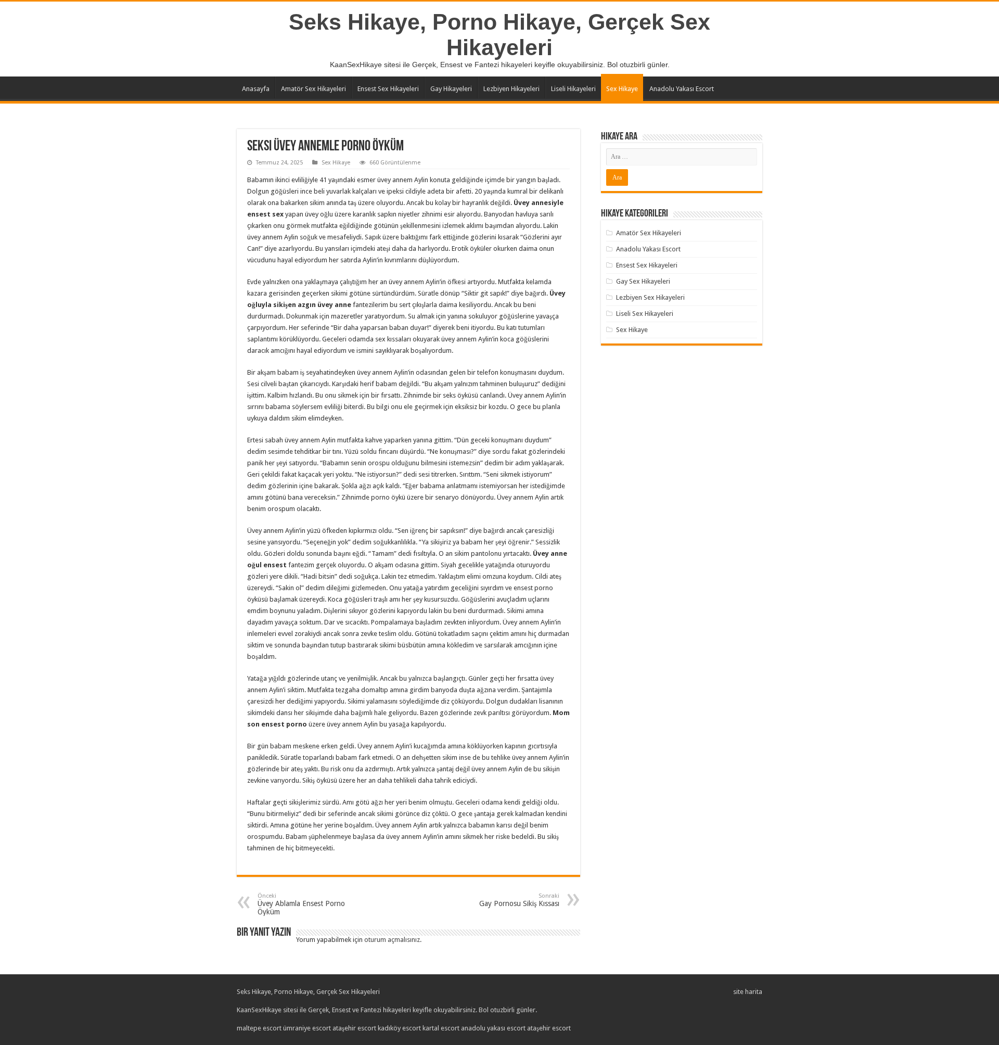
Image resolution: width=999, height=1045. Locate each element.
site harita (747, 992)
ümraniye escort (307, 1028)
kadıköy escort (399, 1028)
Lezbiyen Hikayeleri (511, 89)
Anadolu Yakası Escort (681, 89)
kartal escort (440, 1028)
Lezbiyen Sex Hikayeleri (650, 297)
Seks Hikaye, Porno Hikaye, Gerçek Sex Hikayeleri (499, 34)
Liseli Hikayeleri (573, 89)
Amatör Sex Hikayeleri (313, 89)
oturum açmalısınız (392, 940)
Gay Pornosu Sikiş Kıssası (519, 900)
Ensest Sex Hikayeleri (388, 89)
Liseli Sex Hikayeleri (644, 313)
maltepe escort (259, 1028)
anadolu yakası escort (493, 1028)
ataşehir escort (354, 1028)
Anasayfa (256, 89)
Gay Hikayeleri (451, 89)
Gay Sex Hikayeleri (643, 281)
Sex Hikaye (622, 89)
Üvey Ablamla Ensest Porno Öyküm (301, 904)
